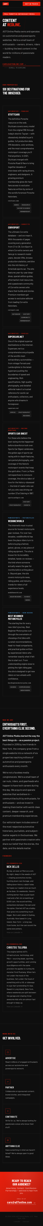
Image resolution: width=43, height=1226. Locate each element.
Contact (26, 1221)
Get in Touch (31, 4)
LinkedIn (17, 1221)
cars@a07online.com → (14, 64)
